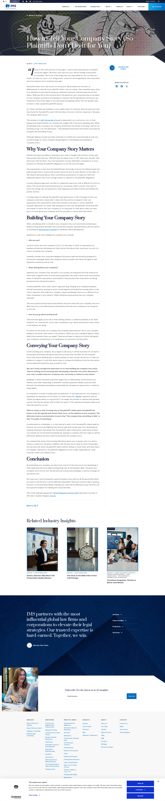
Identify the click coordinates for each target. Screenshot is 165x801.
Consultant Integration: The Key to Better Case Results (121, 581)
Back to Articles (35, 15)
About (129, 6)
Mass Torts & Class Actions (70, 766)
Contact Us (123, 723)
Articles (116, 614)
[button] (158, 1)
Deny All (140, 796)
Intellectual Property (70, 757)
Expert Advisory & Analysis (125, 573)
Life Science (49, 757)
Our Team (141, 6)
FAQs (103, 735)
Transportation (50, 769)
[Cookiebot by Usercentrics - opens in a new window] (16, 797)
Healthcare (49, 742)
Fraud (66, 754)
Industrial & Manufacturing (50, 750)
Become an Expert (107, 747)
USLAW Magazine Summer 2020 (65, 493)
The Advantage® (81, 6)
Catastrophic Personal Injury (71, 739)
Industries (49, 720)
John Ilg (53, 496)
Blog (83, 732)
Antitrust (67, 733)
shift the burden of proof (50, 120)
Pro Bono (104, 741)
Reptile (78, 396)
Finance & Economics (71, 751)
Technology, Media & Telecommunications (52, 765)
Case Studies (118, 620)
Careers (103, 729)
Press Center (150, 1)
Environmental (68, 748)
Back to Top (31, 506)
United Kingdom (125, 732)
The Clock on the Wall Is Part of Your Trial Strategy (82, 576)
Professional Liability (70, 775)
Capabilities (95, 6)
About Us (104, 723)
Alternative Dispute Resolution (70, 729)
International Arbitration (72, 759)
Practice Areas (70, 720)
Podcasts (117, 626)
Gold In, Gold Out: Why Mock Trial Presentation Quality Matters (41, 576)
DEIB (102, 738)
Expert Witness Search (115, 574)
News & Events (106, 732)
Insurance (48, 754)
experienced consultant (48, 229)
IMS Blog (104, 744)
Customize (139, 790)
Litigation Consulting (33, 731)
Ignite (108, 6)
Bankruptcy (67, 736)
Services (65, 6)
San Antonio (124, 729)
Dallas (122, 726)
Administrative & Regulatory (69, 724)
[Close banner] (158, 781)
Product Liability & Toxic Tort (70, 771)
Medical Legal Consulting (31, 735)
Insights (119, 6)
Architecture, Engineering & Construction (49, 725)
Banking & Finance (51, 730)
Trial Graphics (123, 576)
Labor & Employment (71, 762)
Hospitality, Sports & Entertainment (52, 746)
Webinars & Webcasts (89, 735)
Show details (33, 795)
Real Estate (68, 777)
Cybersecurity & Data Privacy (52, 734)
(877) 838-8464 (37, 1)
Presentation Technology (117, 577)
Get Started (156, 7)
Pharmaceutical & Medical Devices (51, 761)
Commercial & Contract (68, 744)
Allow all (140, 783)
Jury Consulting (40, 63)
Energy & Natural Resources (50, 738)
